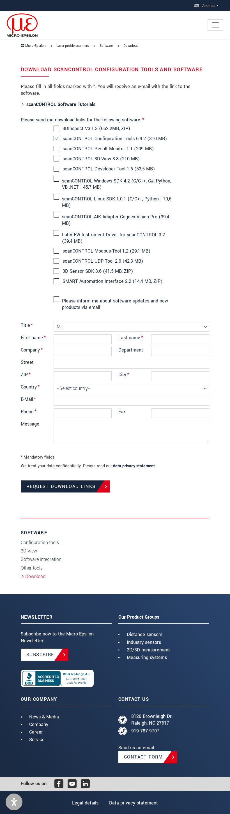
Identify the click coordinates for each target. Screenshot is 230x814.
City (123, 374)
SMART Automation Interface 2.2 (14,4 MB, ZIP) (112, 281)
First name (33, 337)
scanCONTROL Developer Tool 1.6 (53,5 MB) (109, 169)
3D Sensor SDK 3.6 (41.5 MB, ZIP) (98, 271)
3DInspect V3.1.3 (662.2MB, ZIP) (96, 129)
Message (30, 424)
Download (35, 576)
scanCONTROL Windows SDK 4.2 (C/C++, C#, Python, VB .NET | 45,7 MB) (116, 184)
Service (37, 740)
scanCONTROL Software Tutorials (61, 104)
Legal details (85, 803)
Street (27, 362)
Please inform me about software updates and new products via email (115, 304)
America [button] (208, 5)
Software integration (41, 559)
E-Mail (28, 399)
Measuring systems (147, 657)
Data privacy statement (133, 803)
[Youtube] (72, 783)
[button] (14, 802)
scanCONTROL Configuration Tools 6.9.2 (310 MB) (115, 139)
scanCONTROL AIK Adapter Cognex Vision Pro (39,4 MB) (115, 220)
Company (32, 350)
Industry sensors (144, 642)
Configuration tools (40, 542)
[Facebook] (58, 783)
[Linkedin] (85, 783)
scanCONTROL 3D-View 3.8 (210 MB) (101, 159)
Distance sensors (144, 634)
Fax (122, 411)
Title (27, 325)
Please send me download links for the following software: (82, 120)
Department (130, 350)
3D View (29, 551)
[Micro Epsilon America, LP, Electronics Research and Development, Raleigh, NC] (66, 678)
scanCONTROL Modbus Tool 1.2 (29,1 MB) (106, 251)
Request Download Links (61, 486)
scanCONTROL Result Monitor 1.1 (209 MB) (108, 149)
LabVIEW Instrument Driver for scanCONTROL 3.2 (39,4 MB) (113, 238)
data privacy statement (134, 466)
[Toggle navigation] (215, 25)
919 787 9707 (145, 731)
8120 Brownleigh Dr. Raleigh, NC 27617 (152, 719)
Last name (130, 337)
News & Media (44, 717)
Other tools (32, 568)
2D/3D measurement (148, 650)
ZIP (26, 374)
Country (30, 387)
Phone (28, 411)
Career (36, 732)
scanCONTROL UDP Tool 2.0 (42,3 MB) (103, 261)
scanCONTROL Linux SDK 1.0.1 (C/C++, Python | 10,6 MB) (116, 202)
